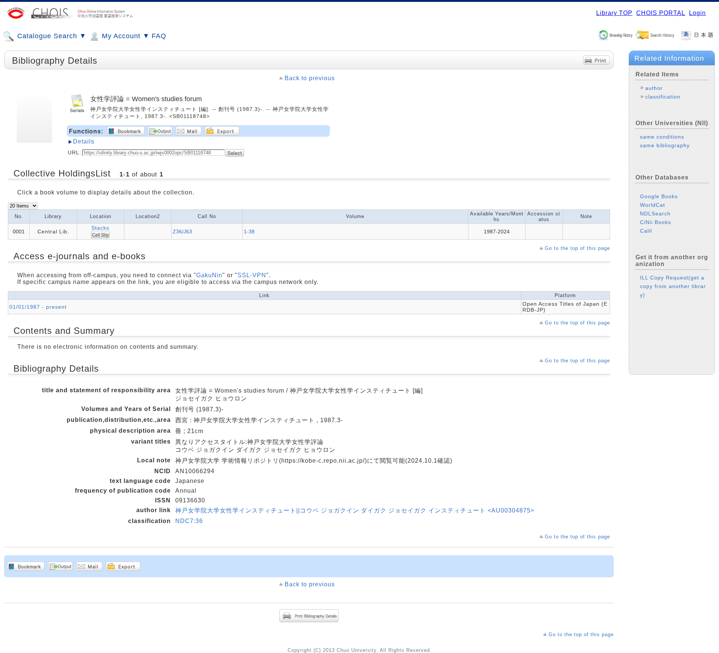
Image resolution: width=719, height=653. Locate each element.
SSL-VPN (251, 275)
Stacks (100, 228)
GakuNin (209, 275)
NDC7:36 (189, 521)
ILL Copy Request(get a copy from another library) (673, 286)
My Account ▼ (125, 36)
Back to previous (310, 78)
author (654, 88)
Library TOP (614, 13)
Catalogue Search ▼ (51, 36)
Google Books (659, 196)
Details (83, 141)
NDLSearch (655, 214)
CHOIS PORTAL (660, 13)
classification (662, 97)
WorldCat (652, 205)
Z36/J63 (182, 232)
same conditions (662, 137)
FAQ (159, 36)
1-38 (249, 232)
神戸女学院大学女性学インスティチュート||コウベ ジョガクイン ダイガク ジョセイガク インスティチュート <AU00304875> (354, 510)
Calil (646, 231)
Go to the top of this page (577, 248)
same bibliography (665, 145)
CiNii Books (655, 222)
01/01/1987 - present (38, 307)
